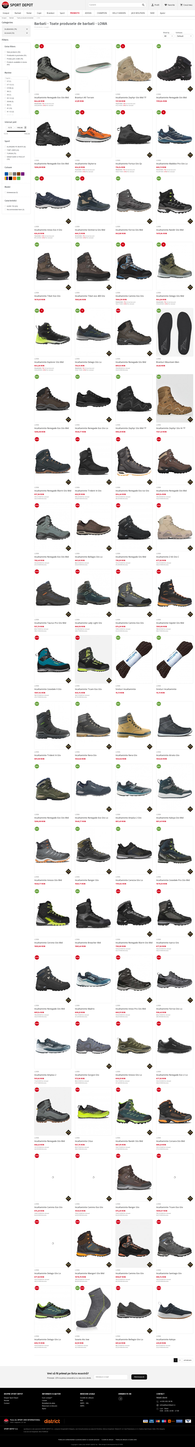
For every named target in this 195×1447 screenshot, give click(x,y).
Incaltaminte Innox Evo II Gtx (48, 229)
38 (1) (9, 91)
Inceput (6, 13)
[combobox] (117, 4)
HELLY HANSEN (119, 13)
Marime (8, 73)
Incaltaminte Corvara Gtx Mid (170, 1141)
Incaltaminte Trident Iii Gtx (88, 490)
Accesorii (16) (9, 33)
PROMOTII (74, 13)
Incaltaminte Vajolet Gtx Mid (170, 623)
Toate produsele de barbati (25, 18)
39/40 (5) (10, 101)
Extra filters (10, 46)
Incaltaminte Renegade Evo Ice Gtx (132, 490)
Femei (29, 13)
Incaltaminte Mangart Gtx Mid (89, 1273)
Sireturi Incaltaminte (126, 689)
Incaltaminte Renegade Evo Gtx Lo (91, 428)
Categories (7, 22)
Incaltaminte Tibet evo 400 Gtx (90, 296)
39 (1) (9, 95)
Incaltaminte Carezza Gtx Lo (129, 880)
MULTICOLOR (6, 178)
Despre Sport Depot (11, 1398)
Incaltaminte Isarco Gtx (167, 942)
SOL (81, 1400)
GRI (14, 174)
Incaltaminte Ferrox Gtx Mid (129, 229)
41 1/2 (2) (10, 112)
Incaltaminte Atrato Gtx (167, 755)
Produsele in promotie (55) (16, 55)
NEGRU (10, 178)
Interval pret (10, 122)
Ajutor (162, 13)
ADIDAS (88, 13)
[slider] (5, 131)
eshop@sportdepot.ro (167, 1405)
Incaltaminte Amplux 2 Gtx (128, 817)
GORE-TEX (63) (12, 206)
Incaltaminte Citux (84, 1141)
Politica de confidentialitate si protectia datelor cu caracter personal (78, 1439)
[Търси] (143, 5)
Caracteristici (11, 200)
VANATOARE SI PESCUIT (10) (16, 158)
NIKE (152, 13)
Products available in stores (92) (17, 63)
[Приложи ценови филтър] (25, 127)
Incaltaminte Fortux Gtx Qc (129, 163)
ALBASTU (6, 174)
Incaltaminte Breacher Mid (88, 942)
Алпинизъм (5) (12, 192)
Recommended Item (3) (15, 209)
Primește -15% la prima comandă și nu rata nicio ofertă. (69, 1375)
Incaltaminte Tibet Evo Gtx (47, 296)
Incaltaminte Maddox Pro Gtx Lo (172, 163)
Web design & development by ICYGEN (111, 1444)
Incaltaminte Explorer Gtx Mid (49, 362)
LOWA (36, 94)
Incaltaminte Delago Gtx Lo (88, 362)
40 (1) (9, 105)
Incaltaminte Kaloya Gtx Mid (169, 817)
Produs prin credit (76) (15, 59)
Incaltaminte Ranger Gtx (87, 880)
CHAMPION (102, 13)
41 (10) (9, 108)
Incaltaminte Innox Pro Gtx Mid (131, 1008)
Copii (39, 13)
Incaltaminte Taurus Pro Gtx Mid (50, 623)
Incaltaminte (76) (11, 29)
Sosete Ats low (82, 1339)
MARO (18, 174)
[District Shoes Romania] (52, 1421)
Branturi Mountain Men (167, 362)
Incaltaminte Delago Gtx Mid (170, 296)
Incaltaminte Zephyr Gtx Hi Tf (170, 428)
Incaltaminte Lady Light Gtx (88, 623)
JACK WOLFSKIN (138, 13)
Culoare (8, 167)
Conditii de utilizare (87, 1398)
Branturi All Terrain (84, 97)
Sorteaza (179, 32)
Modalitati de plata (48, 1403)
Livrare (44, 1400)
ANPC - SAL (84, 1403)
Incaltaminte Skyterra (85, 163)
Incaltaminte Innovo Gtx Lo (129, 1075)
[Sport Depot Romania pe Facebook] (120, 1398)
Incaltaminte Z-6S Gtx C (167, 556)
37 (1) (9, 81)
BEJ (10, 174)
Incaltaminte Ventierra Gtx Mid (90, 229)
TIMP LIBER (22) (13, 150)
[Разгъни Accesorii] (27, 33)
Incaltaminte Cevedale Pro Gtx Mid (173, 880)
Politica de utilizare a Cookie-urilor (126, 1439)
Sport (62, 13)
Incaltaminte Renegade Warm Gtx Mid (52, 490)
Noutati (6, 1400)
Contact (6, 1403)
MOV (22, 174)
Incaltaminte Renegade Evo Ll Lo (172, 1075)
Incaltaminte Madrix (84, 1008)
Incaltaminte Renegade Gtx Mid (171, 97)
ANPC (82, 1406)
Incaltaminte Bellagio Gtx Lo (88, 556)
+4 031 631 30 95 (166, 1401)
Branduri (50, 13)
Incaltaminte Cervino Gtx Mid (48, 942)
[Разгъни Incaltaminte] (27, 29)
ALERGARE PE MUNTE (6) (16, 147)
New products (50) (13, 52)
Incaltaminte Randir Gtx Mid (169, 229)
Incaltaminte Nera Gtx (85, 755)
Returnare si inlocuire (49, 1406)
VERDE (18, 178)
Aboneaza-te (139, 1377)
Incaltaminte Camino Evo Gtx (130, 296)
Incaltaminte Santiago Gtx (169, 1273)
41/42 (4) (10, 115)
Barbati (18, 13)
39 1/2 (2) (10, 98)
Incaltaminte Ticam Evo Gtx (88, 689)
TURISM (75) (11, 153)
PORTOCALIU (14, 178)
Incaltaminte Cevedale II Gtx (47, 689)
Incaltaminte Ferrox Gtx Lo (169, 1008)
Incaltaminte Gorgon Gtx (87, 1075)
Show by (168, 32)
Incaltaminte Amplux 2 (45, 1075)
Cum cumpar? (47, 1398)
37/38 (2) (10, 88)
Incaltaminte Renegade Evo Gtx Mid (51, 97)
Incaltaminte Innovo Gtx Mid (48, 880)
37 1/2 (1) (10, 85)
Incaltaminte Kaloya (165, 1339)
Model (7, 187)
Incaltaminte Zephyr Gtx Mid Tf (131, 97)
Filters (5, 39)
